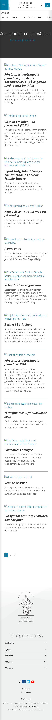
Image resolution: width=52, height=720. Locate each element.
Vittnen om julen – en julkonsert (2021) (19, 123)
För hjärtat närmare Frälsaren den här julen (26, 518)
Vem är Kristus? (15, 483)
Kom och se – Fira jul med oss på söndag (25, 213)
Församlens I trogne (18, 450)
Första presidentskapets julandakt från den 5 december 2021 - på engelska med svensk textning (25, 79)
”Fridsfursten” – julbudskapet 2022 (25, 415)
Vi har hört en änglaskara (22, 285)
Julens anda (12, 248)
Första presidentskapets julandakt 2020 (21, 362)
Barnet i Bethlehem (18, 324)
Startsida (4, 17)
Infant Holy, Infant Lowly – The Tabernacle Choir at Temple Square (23, 175)
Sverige (5, 13)
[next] (19, 555)
